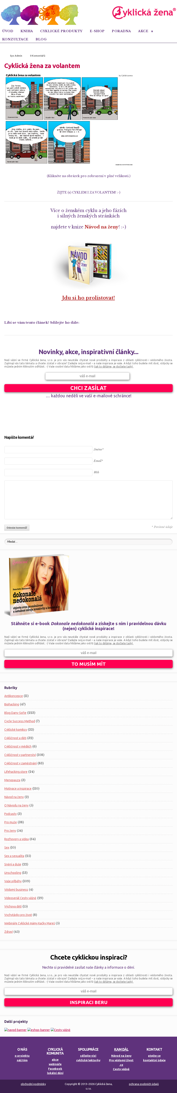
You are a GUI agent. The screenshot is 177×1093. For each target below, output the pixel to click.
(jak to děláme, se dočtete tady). (113, 366)
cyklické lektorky (88, 1060)
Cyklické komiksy (15, 729)
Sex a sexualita (14, 856)
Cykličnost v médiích (18, 746)
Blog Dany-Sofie (15, 712)
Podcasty (10, 814)
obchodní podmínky (33, 1083)
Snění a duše (12, 864)
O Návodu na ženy (16, 805)
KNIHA (27, 31)
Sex (6, 847)
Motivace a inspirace (18, 788)
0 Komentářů (37, 55)
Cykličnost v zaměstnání (20, 763)
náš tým (22, 1060)
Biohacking (11, 704)
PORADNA (121, 31)
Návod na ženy (14, 797)
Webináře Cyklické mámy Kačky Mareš (29, 923)
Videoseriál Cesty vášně (20, 898)
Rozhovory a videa (16, 839)
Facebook (55, 1068)
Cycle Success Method (19, 721)
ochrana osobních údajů (144, 1083)
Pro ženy (10, 830)
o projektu (22, 1055)
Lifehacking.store (15, 771)
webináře (55, 1064)
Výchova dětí (13, 906)
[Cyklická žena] (88, 24)
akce (55, 1059)
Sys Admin (16, 55)
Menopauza (12, 780)
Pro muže (10, 822)
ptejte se (154, 1055)
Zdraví (8, 931)
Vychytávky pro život (18, 915)
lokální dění (55, 1072)
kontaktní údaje (154, 1060)
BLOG (41, 39)
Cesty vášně (121, 1069)
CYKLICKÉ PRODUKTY (61, 31)
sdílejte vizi (88, 1055)
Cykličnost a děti (15, 738)
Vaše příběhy (13, 881)
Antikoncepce (13, 696)
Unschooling (12, 872)
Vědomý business (16, 889)
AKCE (143, 31)
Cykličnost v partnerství (20, 755)
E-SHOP (97, 31)
